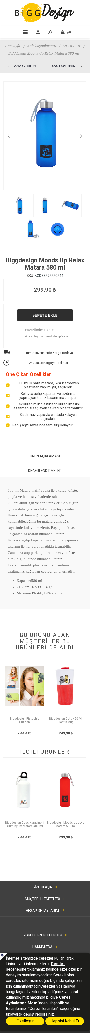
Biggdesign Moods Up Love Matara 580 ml (65, 824)
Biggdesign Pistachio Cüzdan (25, 720)
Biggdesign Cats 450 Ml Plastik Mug (65, 720)
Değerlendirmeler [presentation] (45, 471)
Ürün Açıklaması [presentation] (45, 456)
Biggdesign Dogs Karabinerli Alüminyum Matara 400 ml (24, 824)
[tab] (45, 456)
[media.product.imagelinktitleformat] (24, 691)
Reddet (58, 963)
